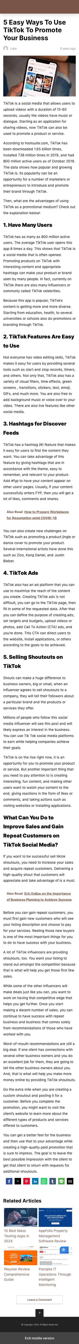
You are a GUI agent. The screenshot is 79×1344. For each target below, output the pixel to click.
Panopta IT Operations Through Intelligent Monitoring (55, 1277)
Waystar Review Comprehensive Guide (17, 1274)
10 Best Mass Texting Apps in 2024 (16, 1236)
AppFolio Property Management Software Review (53, 1236)
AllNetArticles (39, 6)
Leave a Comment (39, 1299)
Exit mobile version (39, 1338)
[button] (9, 1181)
